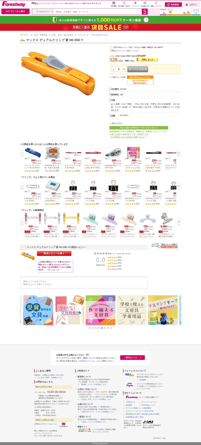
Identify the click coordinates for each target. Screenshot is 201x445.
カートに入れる (138, 69)
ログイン (37, 433)
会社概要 (142, 380)
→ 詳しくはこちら (53, 270)
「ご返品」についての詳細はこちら (93, 422)
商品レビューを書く (54, 253)
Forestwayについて (148, 405)
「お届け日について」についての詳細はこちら (97, 412)
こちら (54, 424)
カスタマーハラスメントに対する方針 (139, 411)
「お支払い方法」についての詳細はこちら (95, 399)
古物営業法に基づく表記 (135, 417)
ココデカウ (103, 432)
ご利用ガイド (130, 402)
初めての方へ (117, 123)
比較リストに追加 (119, 77)
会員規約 (129, 405)
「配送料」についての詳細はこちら (93, 384)
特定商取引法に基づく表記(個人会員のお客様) (142, 414)
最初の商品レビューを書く (123, 47)
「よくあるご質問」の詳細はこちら (49, 377)
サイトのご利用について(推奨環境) (138, 408)
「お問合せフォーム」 (86, 361)
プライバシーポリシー (149, 402)
